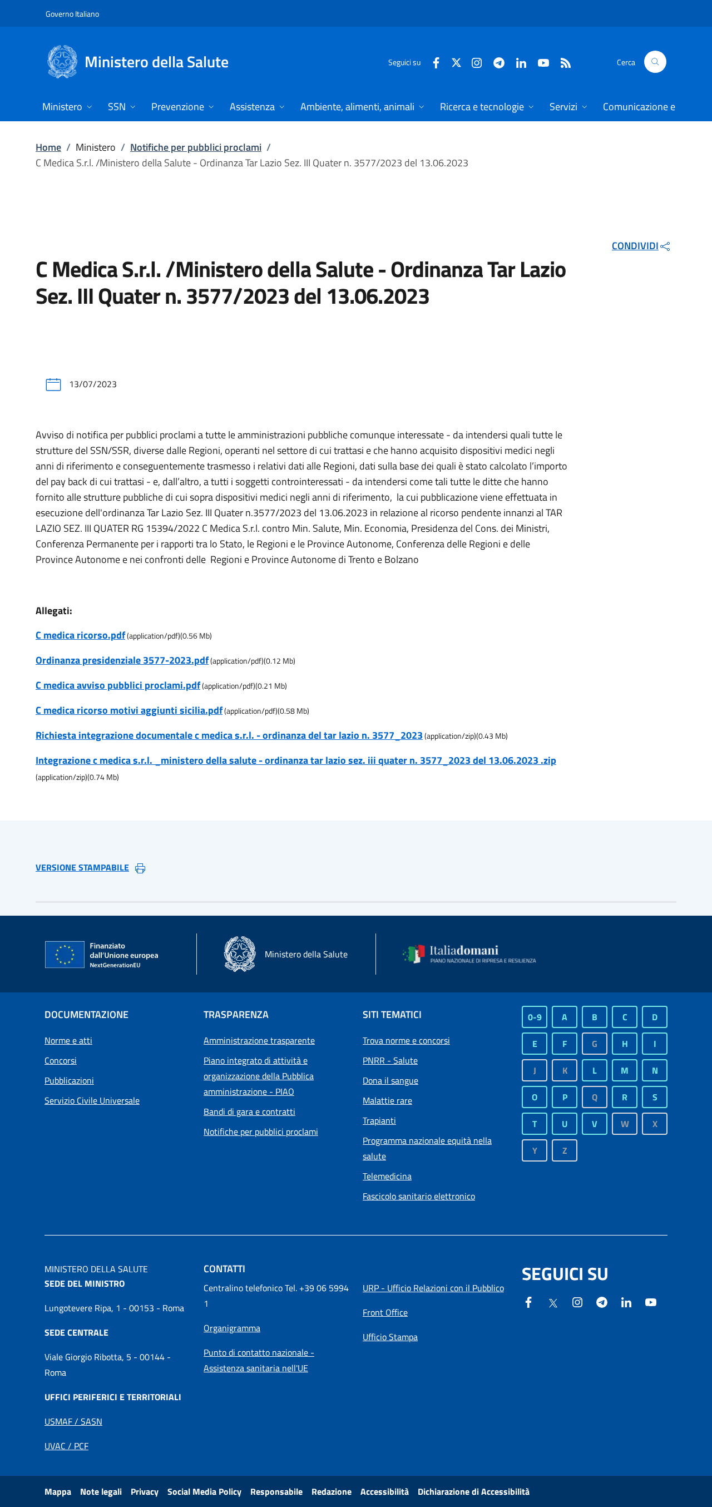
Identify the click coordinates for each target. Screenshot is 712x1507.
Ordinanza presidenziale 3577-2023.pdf (122, 660)
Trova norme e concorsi (406, 1040)
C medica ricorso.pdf (80, 635)
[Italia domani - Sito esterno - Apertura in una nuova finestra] (475, 954)
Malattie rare (387, 1100)
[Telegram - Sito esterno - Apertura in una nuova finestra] (602, 1301)
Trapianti (379, 1120)
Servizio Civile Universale (92, 1100)
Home (48, 147)
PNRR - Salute (390, 1060)
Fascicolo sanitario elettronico (419, 1196)
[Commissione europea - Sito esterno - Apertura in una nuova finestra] (102, 955)
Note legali (101, 1491)
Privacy (145, 1491)
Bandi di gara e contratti (249, 1111)
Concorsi (60, 1060)
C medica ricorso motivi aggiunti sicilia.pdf (129, 710)
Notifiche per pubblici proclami (195, 147)
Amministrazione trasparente (259, 1040)
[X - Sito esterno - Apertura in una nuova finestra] (456, 61)
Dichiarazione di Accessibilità (474, 1491)
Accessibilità (384, 1491)
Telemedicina (387, 1176)
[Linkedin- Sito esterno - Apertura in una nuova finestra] (626, 1301)
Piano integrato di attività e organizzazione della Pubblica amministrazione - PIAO (259, 1076)
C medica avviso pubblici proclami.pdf (118, 685)
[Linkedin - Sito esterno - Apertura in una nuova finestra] (517, 61)
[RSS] (561, 61)
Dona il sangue (390, 1080)
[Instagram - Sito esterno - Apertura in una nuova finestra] (472, 61)
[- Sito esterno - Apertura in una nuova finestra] (650, 1301)
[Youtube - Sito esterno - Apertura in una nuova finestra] (539, 61)
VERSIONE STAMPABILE (82, 867)
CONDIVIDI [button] (635, 245)
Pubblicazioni (69, 1080)
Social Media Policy (204, 1491)
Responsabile (276, 1491)
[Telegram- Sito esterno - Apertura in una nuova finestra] (494, 61)
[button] (655, 62)
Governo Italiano (72, 13)
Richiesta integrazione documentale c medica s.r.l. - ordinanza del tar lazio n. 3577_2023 (229, 735)
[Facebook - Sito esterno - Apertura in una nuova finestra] (432, 61)
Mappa (57, 1491)
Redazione (332, 1491)
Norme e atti (68, 1040)
